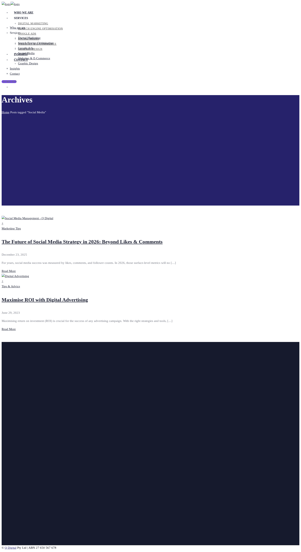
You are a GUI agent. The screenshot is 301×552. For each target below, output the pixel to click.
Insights (18, 432)
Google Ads (20, 479)
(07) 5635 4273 (15, 367)
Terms (17, 539)
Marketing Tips (11, 228)
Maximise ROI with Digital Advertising (45, 299)
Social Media (21, 484)
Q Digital (10, 547)
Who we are (20, 426)
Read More (9, 271)
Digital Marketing (24, 468)
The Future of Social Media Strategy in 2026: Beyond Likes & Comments (82, 241)
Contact (18, 437)
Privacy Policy (22, 534)
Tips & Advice (11, 286)
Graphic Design (23, 494)
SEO (16, 474)
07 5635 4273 (10, 81)
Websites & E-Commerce (29, 489)
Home (5, 112)
